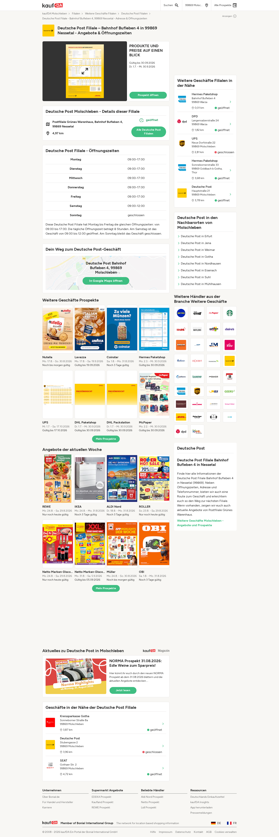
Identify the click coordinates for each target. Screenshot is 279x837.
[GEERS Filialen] (230, 391)
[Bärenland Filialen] (181, 345)
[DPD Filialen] (181, 431)
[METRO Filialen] (181, 313)
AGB (209, 832)
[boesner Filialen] (197, 377)
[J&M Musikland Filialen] (213, 345)
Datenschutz (183, 832)
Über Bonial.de (51, 797)
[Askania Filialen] (213, 329)
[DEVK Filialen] (230, 417)
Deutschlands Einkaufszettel (207, 797)
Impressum (165, 832)
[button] (105, 71)
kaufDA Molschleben (54, 13)
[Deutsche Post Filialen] (230, 361)
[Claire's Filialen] (230, 329)
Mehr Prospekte (106, 438)
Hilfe (153, 832)
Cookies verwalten (226, 832)
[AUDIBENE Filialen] (181, 377)
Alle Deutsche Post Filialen (148, 131)
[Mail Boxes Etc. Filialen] (230, 377)
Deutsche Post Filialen (134, 13)
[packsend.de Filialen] (213, 377)
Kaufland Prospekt (102, 802)
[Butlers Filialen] (197, 329)
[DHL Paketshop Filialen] (181, 417)
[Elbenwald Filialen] (181, 404)
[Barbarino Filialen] (181, 361)
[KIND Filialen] (197, 345)
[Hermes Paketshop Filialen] (181, 391)
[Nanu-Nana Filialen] (197, 404)
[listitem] (57, 336)
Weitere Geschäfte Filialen (100, 13)
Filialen (76, 13)
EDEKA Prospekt (101, 797)
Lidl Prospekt (148, 807)
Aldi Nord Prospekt (152, 797)
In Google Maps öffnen (105, 281)
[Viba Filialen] (230, 345)
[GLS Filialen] (213, 391)
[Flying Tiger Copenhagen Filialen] (197, 417)
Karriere (47, 807)
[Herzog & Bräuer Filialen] (230, 404)
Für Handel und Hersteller (57, 802)
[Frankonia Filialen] (213, 361)
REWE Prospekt (101, 807)
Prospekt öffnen (148, 95)
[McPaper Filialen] (213, 313)
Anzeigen (227, 16)
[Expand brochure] (85, 71)
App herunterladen (201, 807)
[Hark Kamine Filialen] (181, 329)
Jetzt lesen (123, 690)
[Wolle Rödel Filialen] (197, 313)
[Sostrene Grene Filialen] (213, 417)
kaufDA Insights (199, 802)
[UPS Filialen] (197, 391)
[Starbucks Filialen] (230, 313)
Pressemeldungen (201, 812)
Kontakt (198, 832)
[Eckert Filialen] (197, 361)
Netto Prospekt (150, 802)
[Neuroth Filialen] (213, 404)
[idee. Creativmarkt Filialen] (197, 431)
